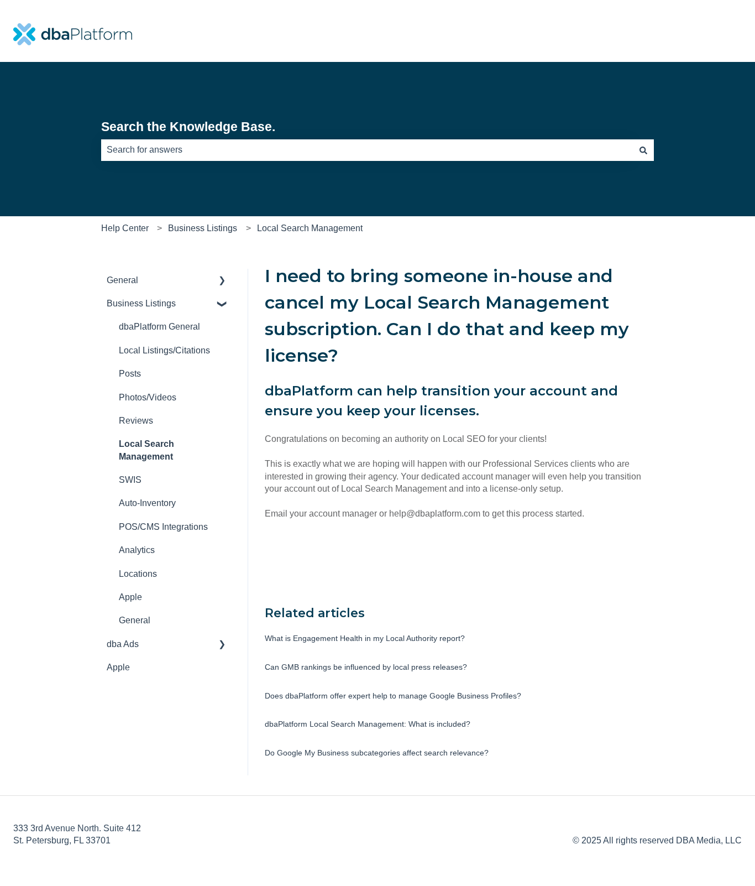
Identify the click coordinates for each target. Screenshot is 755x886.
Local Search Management (310, 228)
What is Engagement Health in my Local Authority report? (365, 638)
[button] (222, 281)
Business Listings (202, 228)
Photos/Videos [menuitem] (147, 397)
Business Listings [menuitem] (141, 303)
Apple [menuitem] (130, 597)
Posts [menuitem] (130, 373)
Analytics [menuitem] (137, 550)
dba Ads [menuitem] (123, 644)
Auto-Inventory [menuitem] (147, 503)
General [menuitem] (122, 280)
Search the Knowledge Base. (188, 126)
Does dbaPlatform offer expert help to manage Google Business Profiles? (393, 695)
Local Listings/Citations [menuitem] (164, 350)
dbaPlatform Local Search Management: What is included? (367, 724)
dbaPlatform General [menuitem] (159, 326)
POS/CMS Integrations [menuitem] (163, 526)
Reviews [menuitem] (136, 420)
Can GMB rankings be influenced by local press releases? (366, 667)
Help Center (125, 228)
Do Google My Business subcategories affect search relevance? (377, 752)
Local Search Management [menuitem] (146, 450)
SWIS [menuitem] (130, 479)
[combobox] (367, 149)
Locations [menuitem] (138, 573)
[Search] (643, 149)
